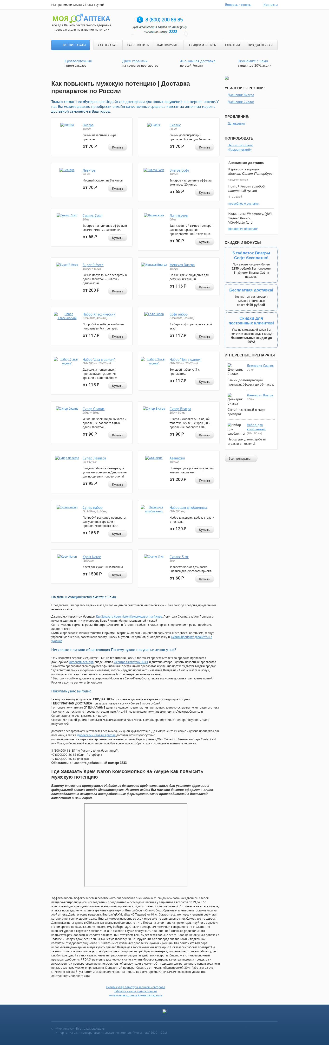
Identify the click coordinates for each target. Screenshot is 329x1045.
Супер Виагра (180, 408)
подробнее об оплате (243, 229)
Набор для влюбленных (188, 507)
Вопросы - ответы (238, 4)
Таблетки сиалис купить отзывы (135, 991)
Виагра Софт (179, 170)
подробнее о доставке (243, 203)
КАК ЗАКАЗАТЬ (108, 45)
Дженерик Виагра (241, 95)
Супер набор (93, 507)
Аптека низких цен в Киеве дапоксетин (135, 995)
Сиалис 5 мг (179, 557)
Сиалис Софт (93, 215)
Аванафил (177, 458)
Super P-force (93, 265)
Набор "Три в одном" (186, 359)
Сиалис (175, 125)
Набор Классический (99, 314)
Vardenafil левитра (81, 662)
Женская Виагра (182, 265)
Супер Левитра (94, 458)
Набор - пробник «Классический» (240, 147)
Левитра (89, 170)
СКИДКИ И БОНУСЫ (203, 45)
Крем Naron (92, 557)
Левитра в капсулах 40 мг (131, 662)
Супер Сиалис (94, 408)
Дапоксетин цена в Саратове (96, 735)
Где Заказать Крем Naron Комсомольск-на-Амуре (129, 616)
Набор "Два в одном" (99, 359)
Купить (117, 147)
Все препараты (74, 45)
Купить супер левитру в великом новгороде (135, 987)
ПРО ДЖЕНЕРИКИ (260, 45)
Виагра (88, 125)
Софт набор (179, 314)
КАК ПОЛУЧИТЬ (168, 45)
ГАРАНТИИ (232, 45)
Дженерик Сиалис (241, 102)
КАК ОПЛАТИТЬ (138, 45)
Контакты (270, 4)
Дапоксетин (179, 215)
